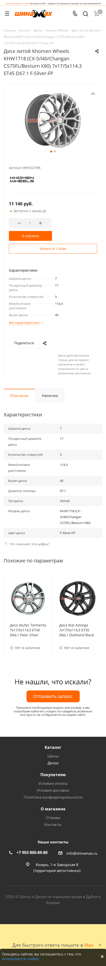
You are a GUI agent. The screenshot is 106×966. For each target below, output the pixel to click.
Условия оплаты (53, 783)
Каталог (53, 747)
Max (89, 945)
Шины (53, 755)
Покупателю (53, 774)
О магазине (53, 809)
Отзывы (53, 817)
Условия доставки (53, 790)
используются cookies (20, 958)
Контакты (53, 824)
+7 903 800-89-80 (32, 852)
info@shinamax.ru (81, 853)
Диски (53, 762)
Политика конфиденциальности (53, 797)
